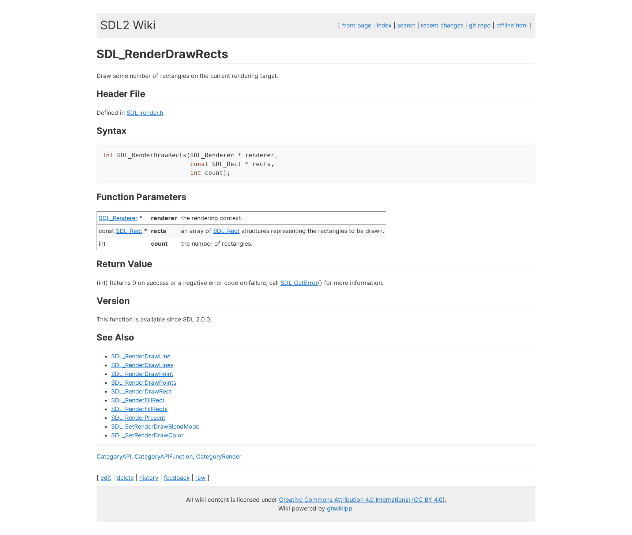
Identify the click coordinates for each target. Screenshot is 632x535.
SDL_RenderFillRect (138, 400)
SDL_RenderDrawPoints (143, 382)
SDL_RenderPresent (138, 417)
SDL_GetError (299, 282)
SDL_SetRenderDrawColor (147, 435)
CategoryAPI (114, 456)
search (406, 25)
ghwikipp (339, 508)
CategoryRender (218, 456)
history (148, 477)
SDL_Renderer (118, 218)
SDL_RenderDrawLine (140, 356)
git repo (480, 25)
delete (125, 477)
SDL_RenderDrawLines (142, 365)
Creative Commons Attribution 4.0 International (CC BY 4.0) (362, 499)
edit (106, 477)
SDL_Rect (129, 230)
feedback (177, 477)
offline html (512, 25)
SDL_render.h (145, 112)
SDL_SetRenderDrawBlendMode (155, 426)
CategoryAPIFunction (164, 456)
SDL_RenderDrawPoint (142, 373)
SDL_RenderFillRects (139, 408)
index (384, 25)
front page (356, 25)
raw (200, 477)
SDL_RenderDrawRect (141, 391)
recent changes (442, 25)
